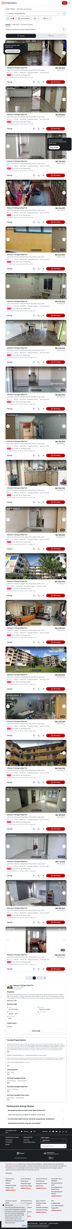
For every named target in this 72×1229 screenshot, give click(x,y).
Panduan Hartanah (10, 1185)
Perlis (8, 1072)
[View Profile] (11, 42)
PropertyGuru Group (12, 1137)
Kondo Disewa (40, 1181)
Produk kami (8, 1142)
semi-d (52, 1045)
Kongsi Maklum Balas (29, 1142)
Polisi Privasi (20, 1213)
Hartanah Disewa (41, 1179)
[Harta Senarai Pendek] (63, 42)
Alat (52, 1201)
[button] (7, 24)
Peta (52, 36)
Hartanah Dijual (26, 1179)
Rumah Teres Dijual (26, 1186)
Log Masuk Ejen (55, 1203)
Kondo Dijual (24, 1181)
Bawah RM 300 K (22, 1080)
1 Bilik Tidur (15, 1089)
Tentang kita (8, 1140)
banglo (56, 1045)
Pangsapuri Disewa (41, 1183)
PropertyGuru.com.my (11, 1164)
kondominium (39, 1045)
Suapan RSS (54, 1208)
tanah (63, 1045)
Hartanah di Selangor (42, 1207)
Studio (9, 1089)
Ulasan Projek (9, 1187)
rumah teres (31, 1045)
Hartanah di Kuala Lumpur (41, 1204)
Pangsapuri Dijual (26, 1183)
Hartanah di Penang (41, 1210)
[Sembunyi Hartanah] (59, 42)
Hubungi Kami (28, 1137)
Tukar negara (45, 1137)
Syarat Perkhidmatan (32, 1223)
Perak (12, 1072)
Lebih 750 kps (10, 1097)
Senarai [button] (22, 36)
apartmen (46, 1045)
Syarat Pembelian (53, 1223)
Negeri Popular (40, 1201)
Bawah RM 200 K (11, 1080)
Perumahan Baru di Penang (56, 1192)
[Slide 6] (38, 63)
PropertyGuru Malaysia (9, 1180)
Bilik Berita (26, 1140)
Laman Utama (10, 9)
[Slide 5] (37, 63)
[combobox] (33, 13)
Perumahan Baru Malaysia (56, 1180)
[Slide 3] (34, 63)
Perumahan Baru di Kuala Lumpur (56, 1188)
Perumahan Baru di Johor (56, 1184)
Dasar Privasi (43, 1223)
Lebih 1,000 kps (20, 1097)
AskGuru (7, 1183)
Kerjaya (7, 1144)
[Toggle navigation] (69, 3)
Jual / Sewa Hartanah (57, 1205)
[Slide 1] (31, 63)
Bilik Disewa (39, 1186)
